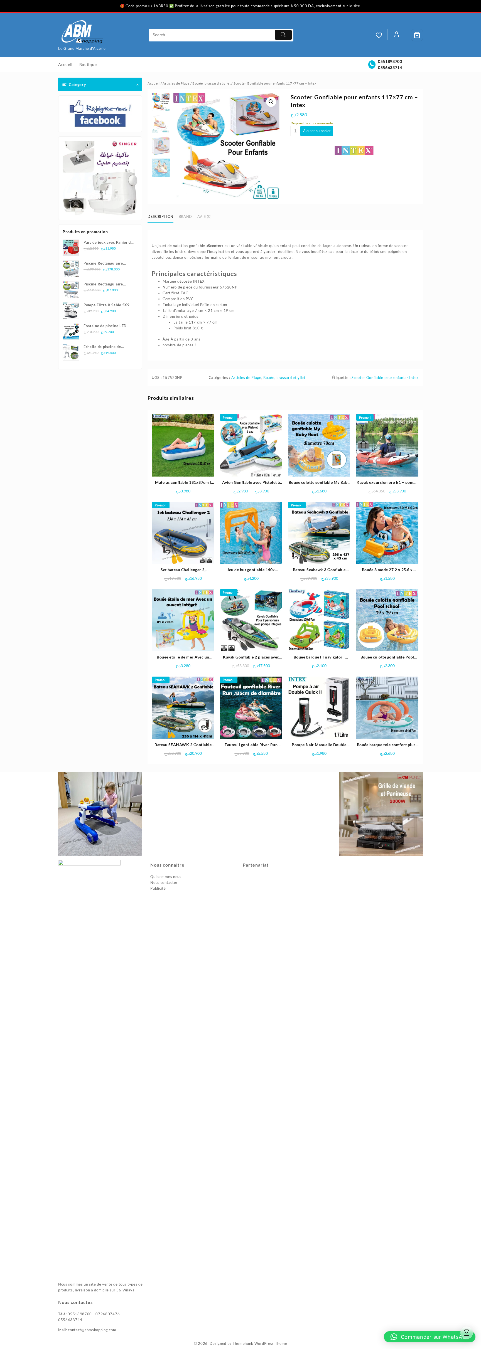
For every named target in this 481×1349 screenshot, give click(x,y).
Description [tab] (160, 216)
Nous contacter (164, 882)
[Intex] (354, 150)
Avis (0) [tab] (204, 216)
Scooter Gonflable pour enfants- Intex (385, 377)
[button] (271, 102)
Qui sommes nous (165, 876)
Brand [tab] (185, 216)
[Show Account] (396, 35)
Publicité (158, 888)
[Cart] (417, 35)
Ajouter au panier (316, 131)
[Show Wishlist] (382, 35)
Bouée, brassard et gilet (211, 83)
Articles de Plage (176, 83)
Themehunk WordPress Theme (260, 1343)
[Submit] (283, 35)
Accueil (154, 83)
